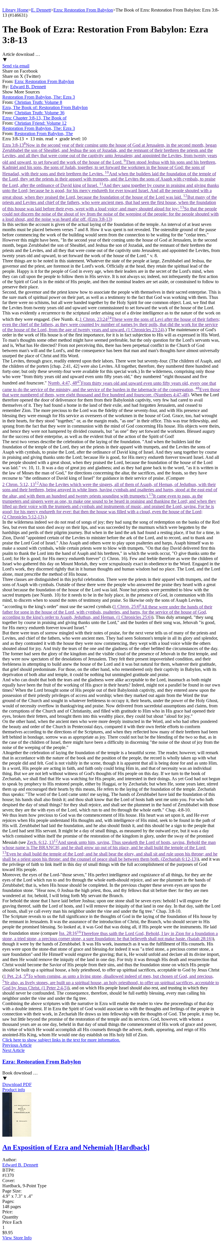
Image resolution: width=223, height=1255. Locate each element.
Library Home (15, 10)
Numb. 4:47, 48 (111, 389)
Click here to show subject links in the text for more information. (61, 1039)
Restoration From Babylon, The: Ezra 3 (38, 97)
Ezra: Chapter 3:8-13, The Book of (34, 117)
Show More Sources (21, 91)
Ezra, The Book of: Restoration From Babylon (45, 107)
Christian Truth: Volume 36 (39, 112)
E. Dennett (41, 10)
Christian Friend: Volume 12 (40, 123)
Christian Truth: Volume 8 (38, 102)
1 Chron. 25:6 (107, 612)
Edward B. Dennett (28, 86)
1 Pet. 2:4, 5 (110, 982)
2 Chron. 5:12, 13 (109, 500)
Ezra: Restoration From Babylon (83, 10)
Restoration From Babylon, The (44, 133)
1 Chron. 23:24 (111, 324)
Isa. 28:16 (110, 936)
